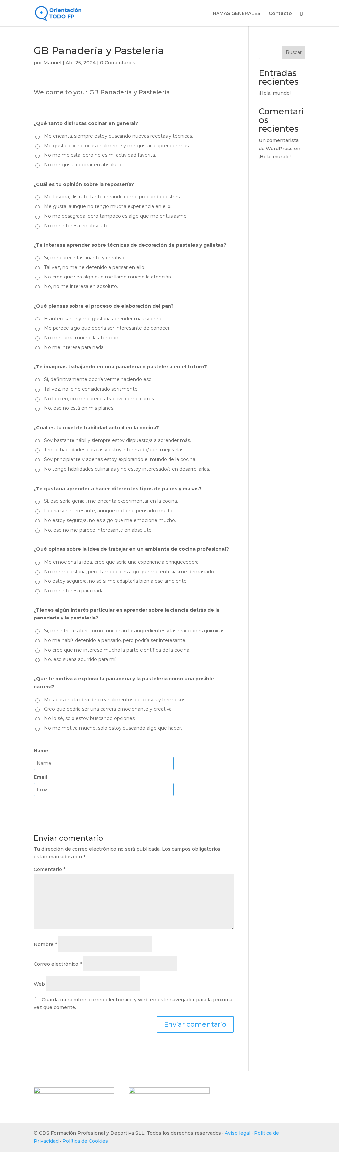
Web (39, 984)
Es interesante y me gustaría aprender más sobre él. (104, 318)
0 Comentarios (117, 62)
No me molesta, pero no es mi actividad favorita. (100, 155)
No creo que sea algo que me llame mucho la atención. (108, 277)
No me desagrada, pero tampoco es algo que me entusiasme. (116, 216)
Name (41, 751)
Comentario (49, 869)
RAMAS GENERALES (236, 13)
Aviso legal (237, 1133)
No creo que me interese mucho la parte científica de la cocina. (117, 650)
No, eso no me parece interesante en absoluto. (98, 530)
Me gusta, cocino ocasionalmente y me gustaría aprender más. (117, 146)
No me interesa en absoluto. (77, 226)
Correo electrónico (58, 964)
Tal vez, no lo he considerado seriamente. (91, 389)
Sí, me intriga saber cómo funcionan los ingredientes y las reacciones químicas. (134, 631)
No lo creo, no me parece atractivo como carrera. (100, 399)
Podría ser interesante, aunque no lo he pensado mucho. (109, 511)
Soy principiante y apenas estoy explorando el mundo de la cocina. (120, 459)
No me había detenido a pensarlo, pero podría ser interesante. (115, 640)
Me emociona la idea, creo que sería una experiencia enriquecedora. (122, 562)
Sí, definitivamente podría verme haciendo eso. (98, 379)
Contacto (280, 13)
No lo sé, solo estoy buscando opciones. (90, 718)
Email (40, 777)
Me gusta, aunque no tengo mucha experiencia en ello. (107, 206)
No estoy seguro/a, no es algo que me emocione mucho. (110, 520)
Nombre (45, 944)
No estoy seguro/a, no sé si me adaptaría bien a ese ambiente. (116, 581)
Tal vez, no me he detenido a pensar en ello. (94, 267)
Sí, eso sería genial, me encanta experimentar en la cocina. (111, 501)
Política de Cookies (85, 1141)
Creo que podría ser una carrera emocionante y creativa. (108, 709)
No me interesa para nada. (74, 347)
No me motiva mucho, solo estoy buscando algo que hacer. (113, 728)
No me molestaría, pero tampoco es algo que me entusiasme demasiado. (129, 572)
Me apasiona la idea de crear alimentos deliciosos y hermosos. (115, 700)
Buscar (294, 52)
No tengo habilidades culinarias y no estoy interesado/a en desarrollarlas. (127, 469)
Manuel (52, 62)
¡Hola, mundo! (275, 93)
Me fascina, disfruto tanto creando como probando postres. (112, 197)
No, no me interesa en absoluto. (81, 286)
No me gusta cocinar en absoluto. (83, 165)
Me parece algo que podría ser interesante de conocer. (107, 328)
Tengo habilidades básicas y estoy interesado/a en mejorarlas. (114, 450)
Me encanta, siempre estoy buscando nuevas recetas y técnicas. (118, 136)
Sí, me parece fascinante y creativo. (84, 258)
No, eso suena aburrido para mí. (80, 659)
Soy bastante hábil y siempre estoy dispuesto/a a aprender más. (117, 440)
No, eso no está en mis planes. (79, 408)
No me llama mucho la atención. (81, 338)
